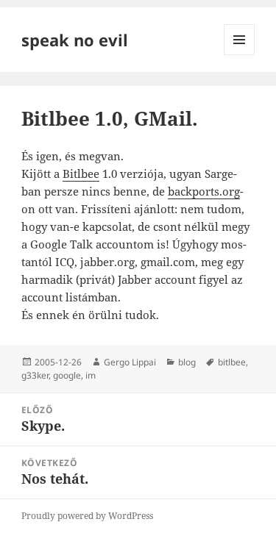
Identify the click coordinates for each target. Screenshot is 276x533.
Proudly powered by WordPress (87, 515)
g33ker (35, 375)
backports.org (204, 191)
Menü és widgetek (239, 54)
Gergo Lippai (130, 362)
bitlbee (232, 362)
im (90, 375)
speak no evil (74, 40)
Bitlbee (81, 173)
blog (187, 362)
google (67, 375)
